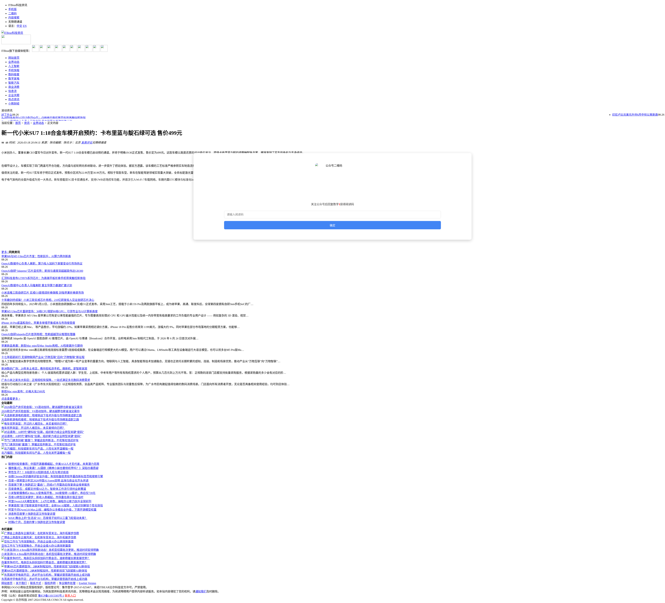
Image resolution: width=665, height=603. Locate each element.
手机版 (12, 9)
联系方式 (35, 583)
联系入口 (70, 595)
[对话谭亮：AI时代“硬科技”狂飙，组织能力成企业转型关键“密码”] (42, 432)
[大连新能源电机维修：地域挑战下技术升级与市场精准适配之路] (41, 415)
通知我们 (200, 591)
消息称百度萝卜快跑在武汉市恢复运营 (31, 513)
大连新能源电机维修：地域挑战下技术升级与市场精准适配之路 (40, 419)
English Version (87, 583)
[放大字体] (2, 142)
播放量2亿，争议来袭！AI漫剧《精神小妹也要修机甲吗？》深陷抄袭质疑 (53, 468)
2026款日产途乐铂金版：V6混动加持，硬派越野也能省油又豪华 (40, 411)
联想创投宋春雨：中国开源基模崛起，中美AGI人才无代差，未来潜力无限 (53, 463)
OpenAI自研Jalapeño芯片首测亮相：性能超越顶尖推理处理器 (38, 334)
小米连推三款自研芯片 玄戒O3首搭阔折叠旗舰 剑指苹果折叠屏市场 (42, 292)
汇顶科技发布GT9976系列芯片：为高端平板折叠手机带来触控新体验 (43, 278)
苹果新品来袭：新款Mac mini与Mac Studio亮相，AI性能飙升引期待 (42, 345)
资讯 (27, 123)
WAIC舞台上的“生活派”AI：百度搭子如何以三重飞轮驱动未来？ (47, 518)
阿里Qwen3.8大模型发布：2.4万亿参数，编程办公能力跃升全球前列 (49, 501)
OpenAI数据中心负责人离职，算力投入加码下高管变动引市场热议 (41, 263)
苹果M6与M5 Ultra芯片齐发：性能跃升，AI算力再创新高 (36, 256)
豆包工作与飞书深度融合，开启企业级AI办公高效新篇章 (36, 545)
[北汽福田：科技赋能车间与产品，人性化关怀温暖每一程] (37, 448)
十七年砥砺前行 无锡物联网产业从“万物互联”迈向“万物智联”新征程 (43, 357)
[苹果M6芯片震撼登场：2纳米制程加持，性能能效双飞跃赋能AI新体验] (45, 566)
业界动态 (38, 123)
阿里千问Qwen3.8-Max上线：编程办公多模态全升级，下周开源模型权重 (52, 509)
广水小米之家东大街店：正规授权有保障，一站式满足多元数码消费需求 (45, 380)
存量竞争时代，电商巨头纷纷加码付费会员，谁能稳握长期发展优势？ (44, 562)
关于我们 (21, 583)
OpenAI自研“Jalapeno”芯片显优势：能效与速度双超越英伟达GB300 (42, 270)
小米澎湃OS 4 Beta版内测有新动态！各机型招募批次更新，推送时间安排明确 (48, 554)
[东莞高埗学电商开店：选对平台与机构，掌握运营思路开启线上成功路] (45, 574)
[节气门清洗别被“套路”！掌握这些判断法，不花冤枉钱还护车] (40, 440)
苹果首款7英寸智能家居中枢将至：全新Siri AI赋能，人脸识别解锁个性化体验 (55, 505)
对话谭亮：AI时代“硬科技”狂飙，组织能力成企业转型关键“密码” (41, 436)
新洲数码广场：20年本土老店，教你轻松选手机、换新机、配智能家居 (44, 368)
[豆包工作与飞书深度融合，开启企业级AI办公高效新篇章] (37, 541)
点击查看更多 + (10, 398)
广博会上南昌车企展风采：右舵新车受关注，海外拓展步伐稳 (38, 537)
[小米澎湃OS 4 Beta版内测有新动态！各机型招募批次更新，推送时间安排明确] (50, 549)
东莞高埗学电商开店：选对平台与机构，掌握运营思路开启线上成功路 (44, 579)
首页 (18, 123)
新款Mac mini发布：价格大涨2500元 (23, 391)
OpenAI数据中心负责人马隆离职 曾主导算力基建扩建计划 (36, 118)
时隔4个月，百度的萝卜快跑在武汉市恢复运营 (36, 522)
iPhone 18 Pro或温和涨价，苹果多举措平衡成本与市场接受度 (38, 322)
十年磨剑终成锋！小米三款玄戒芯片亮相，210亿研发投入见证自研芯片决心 (47, 299)
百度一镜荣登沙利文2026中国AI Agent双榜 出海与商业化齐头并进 (48, 480)
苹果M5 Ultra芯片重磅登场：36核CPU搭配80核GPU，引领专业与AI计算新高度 (49, 311)
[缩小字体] (7, 142)
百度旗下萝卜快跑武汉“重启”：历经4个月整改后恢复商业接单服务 (49, 484)
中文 (19, 25)
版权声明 (50, 583)
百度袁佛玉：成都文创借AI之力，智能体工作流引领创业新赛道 (47, 488)
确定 (332, 225)
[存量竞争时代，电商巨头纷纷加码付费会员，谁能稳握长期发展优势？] (45, 558)
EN (25, 25)
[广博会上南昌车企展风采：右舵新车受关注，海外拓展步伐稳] (40, 533)
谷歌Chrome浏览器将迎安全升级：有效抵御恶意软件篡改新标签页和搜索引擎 (55, 476)
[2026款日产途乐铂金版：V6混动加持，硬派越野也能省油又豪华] (41, 407)
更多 (5, 252)
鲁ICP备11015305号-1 (51, 595)
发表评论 (86, 142)
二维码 (12, 13)
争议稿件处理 (67, 583)
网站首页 (6, 583)
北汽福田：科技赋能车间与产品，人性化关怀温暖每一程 (36, 452)
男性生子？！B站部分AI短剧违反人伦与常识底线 (38, 472)
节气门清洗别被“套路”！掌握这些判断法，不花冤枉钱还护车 (38, 444)
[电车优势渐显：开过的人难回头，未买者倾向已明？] (34, 423)
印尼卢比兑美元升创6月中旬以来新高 (627, 114)
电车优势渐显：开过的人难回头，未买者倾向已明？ (33, 427)
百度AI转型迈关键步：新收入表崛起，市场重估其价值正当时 (45, 497)
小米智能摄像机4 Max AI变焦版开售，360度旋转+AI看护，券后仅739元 (51, 493)
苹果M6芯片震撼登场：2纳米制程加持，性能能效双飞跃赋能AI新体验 (44, 570)
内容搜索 (13, 17)
